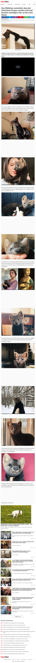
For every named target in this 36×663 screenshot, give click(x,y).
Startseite (2, 4)
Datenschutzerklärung (7, 659)
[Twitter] (32, 17)
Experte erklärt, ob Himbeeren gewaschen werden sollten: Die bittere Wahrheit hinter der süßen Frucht (19, 632)
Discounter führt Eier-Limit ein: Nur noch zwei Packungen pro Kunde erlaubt (16, 651)
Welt (34, 4)
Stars (30, 4)
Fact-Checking (30, 659)
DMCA (18, 659)
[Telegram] (9, 17)
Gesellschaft (9, 4)
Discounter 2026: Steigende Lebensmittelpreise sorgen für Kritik (13, 653)
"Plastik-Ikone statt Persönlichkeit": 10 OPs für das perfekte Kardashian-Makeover (16, 636)
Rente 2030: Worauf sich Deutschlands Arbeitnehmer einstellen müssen (15, 645)
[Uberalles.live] (5, 2)
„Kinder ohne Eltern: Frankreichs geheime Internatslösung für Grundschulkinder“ (16, 634)
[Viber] (15, 17)
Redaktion (14, 659)
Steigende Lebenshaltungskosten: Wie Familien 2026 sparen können (14, 647)
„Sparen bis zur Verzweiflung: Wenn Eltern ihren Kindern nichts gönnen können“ (16, 629)
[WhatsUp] (26, 17)
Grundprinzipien (23, 659)
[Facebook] (4, 17)
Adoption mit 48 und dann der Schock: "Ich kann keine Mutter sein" (14, 625)
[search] (34, 1)
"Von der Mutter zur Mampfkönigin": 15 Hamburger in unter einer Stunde (15, 638)
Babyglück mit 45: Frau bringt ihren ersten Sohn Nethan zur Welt (14, 649)
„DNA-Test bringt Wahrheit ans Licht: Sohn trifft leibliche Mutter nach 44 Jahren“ (16, 627)
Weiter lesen (18, 616)
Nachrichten (17, 4)
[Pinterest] (21, 17)
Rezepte (24, 4)
